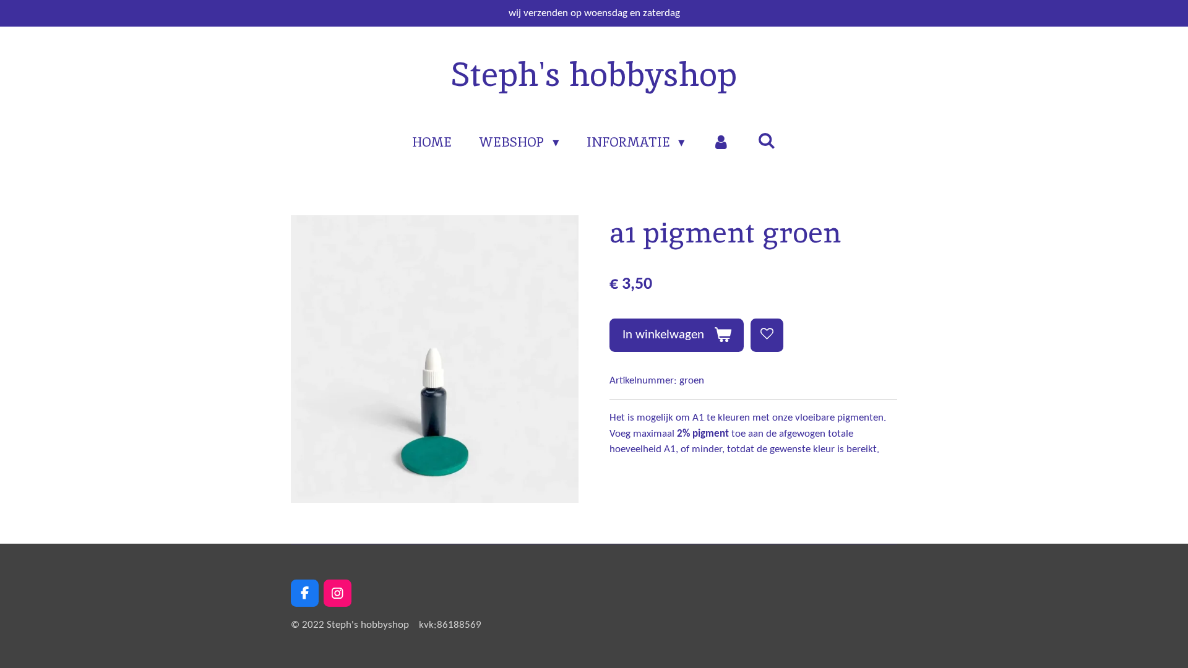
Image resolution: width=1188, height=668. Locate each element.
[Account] (721, 142)
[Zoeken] (766, 141)
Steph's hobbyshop (594, 74)
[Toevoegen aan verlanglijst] (767, 335)
